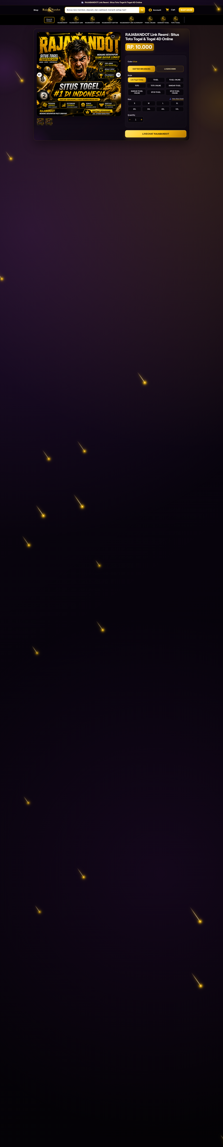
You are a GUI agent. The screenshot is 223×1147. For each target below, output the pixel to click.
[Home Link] (51, 10)
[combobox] (102, 10)
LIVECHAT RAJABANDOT (155, 134)
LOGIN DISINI (170, 69)
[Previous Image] (41, 75)
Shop (36, 10)
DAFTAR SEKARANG (141, 69)
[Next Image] (117, 75)
